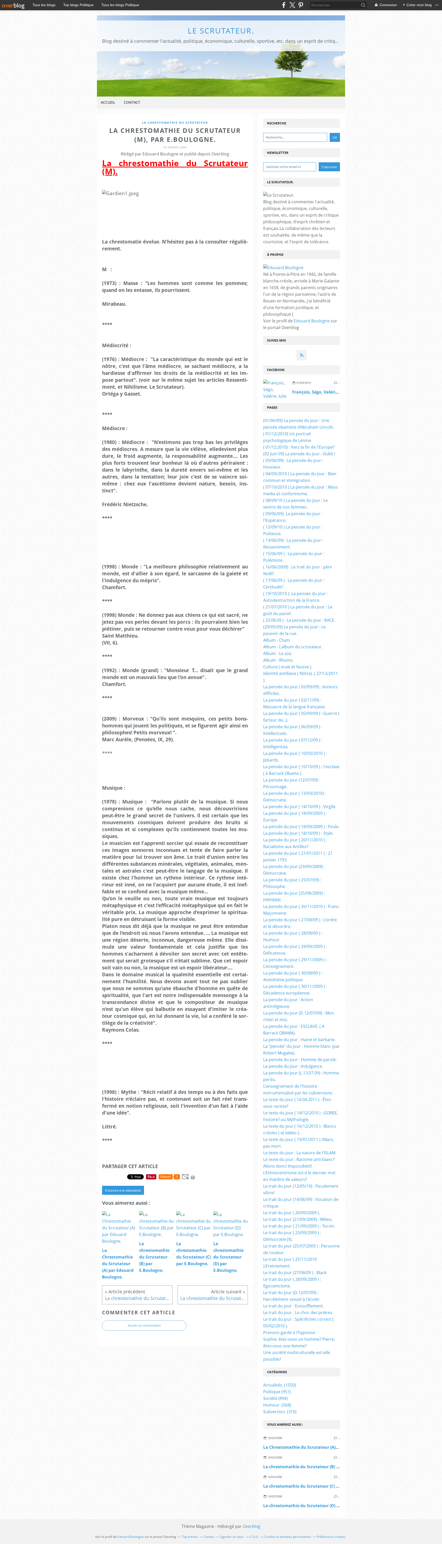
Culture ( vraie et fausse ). (287, 667)
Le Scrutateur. (221, 30)
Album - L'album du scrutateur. (293, 647)
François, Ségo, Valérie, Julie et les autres (333, 392)
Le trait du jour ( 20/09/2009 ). (291, 1212)
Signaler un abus (232, 1537)
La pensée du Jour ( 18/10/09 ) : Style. (298, 833)
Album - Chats (276, 640)
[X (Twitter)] (292, 5)
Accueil (108, 102)
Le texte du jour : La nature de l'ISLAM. (299, 1153)
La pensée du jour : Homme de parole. (300, 1059)
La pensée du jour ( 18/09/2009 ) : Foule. (301, 826)
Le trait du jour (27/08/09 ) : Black (294, 1272)
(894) (275, 1398)
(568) (277, 1405)
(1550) (279, 1385)
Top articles (190, 1537)
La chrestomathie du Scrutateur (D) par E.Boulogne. (316, 1505)
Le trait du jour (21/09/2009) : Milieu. (298, 1219)
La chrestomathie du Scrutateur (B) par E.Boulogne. (315, 1466)
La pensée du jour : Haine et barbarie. (299, 1039)
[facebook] (284, 5)
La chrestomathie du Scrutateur (175, 122)
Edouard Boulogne (312, 321)
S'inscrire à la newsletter (123, 1190)
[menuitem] (108, 103)
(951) (277, 1391)
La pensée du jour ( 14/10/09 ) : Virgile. (299, 806)
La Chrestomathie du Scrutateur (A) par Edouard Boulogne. (323, 1447)
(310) (279, 1411)
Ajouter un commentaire (144, 1325)
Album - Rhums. (278, 660)
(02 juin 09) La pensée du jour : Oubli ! (299, 454)
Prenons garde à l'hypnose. (289, 1332)
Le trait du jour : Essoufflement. (293, 1306)
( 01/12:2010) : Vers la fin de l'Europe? (299, 447)
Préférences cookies (331, 1537)
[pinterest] (300, 5)
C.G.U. (254, 1537)
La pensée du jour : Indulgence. (293, 1066)
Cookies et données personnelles (287, 1537)
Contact (132, 102)
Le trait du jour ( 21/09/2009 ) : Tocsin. (299, 1226)
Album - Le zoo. (277, 653)
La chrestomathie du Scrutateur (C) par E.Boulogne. (315, 1486)
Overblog (251, 1526)
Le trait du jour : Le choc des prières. (298, 1312)
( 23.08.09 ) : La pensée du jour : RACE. (299, 620)
